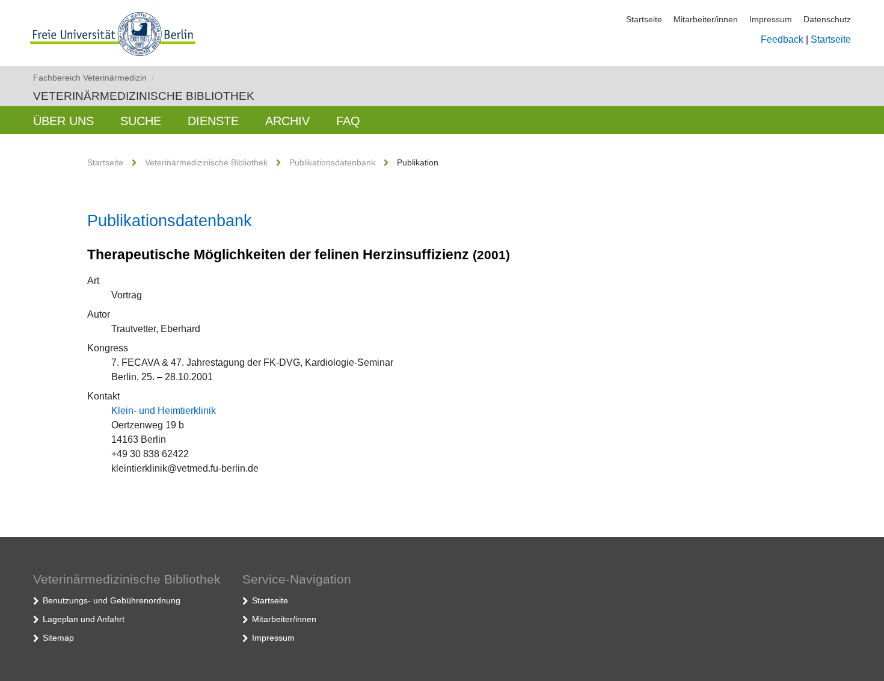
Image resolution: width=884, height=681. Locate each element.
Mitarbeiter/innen (706, 19)
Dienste (213, 121)
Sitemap (58, 637)
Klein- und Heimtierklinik (163, 410)
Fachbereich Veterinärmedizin (93, 77)
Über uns (63, 121)
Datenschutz (827, 19)
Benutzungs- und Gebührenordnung (111, 600)
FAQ (348, 121)
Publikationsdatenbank (332, 162)
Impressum (770, 19)
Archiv (287, 121)
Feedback (782, 39)
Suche (140, 121)
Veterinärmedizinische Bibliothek (143, 96)
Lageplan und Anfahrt (83, 619)
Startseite (644, 19)
